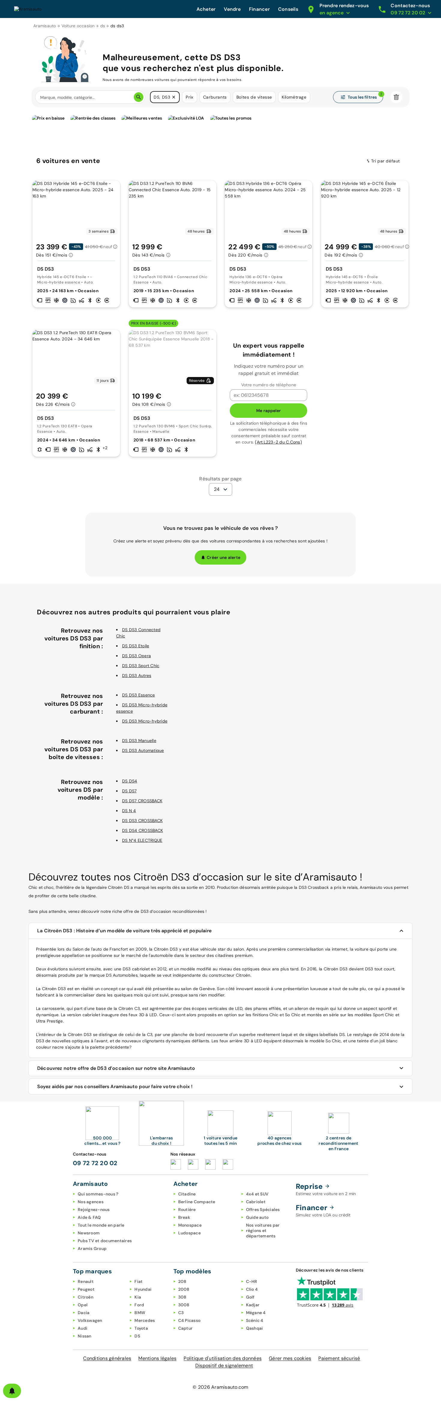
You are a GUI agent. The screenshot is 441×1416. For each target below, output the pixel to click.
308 (182, 1297)
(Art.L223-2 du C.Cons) (278, 442)
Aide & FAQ (89, 1217)
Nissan (85, 1336)
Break (184, 1217)
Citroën (85, 1297)
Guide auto (257, 1217)
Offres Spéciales (263, 1209)
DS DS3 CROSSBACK (142, 820)
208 (182, 1281)
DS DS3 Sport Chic (140, 665)
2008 (184, 1289)
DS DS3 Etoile (135, 646)
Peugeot (86, 1289)
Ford (139, 1305)
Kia (137, 1297)
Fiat (138, 1281)
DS (137, 1336)
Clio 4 (252, 1289)
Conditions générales (107, 1358)
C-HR (251, 1281)
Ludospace (189, 1233)
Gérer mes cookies (290, 1358)
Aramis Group (92, 1248)
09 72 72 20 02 (95, 1163)
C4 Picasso (189, 1320)
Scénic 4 (254, 1320)
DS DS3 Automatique (143, 750)
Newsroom (89, 1233)
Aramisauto (44, 25)
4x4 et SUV (257, 1194)
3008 (184, 1305)
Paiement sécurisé (339, 1358)
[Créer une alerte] (12, 1391)
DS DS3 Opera (136, 655)
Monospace (190, 1225)
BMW (139, 1312)
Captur (185, 1328)
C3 (181, 1312)
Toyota (141, 1328)
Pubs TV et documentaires (105, 1240)
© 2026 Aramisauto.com (220, 1387)
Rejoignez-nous (94, 1209)
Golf (250, 1297)
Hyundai (143, 1289)
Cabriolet (256, 1201)
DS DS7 (129, 791)
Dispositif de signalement (224, 1365)
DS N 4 (129, 810)
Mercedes (144, 1320)
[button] (173, 97)
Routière (187, 1209)
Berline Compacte (196, 1201)
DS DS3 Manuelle (139, 740)
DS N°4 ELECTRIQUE (142, 840)
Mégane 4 (256, 1312)
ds (102, 25)
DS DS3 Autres (136, 675)
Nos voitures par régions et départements (263, 1230)
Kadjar (253, 1305)
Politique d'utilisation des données (223, 1358)
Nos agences (91, 1201)
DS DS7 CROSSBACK (142, 800)
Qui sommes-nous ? (98, 1194)
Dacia (83, 1312)
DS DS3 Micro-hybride (144, 721)
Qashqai (254, 1328)
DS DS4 (129, 781)
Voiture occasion (78, 25)
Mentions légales (157, 1358)
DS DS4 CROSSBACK (142, 830)
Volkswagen (90, 1320)
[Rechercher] (138, 97)
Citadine (187, 1194)
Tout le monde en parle (101, 1225)
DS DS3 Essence (138, 695)
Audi (82, 1328)
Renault (86, 1281)
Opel (83, 1305)
